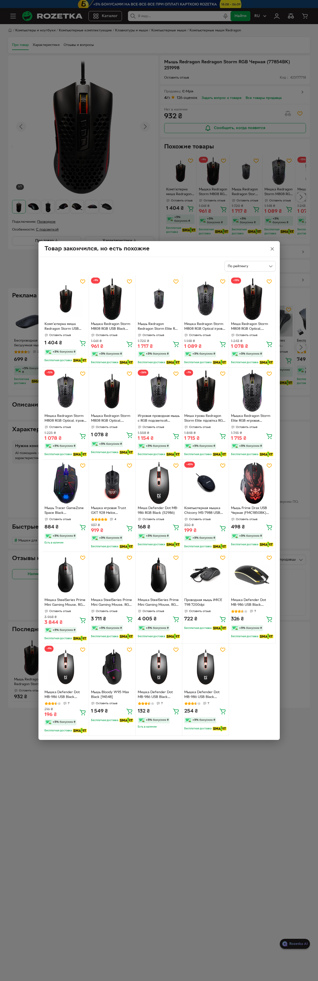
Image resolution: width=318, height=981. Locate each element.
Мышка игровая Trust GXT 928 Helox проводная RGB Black (108, 511)
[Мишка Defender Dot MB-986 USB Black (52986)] (252, 575)
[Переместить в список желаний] (83, 282)
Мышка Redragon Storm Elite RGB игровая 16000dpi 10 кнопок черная (250, 418)
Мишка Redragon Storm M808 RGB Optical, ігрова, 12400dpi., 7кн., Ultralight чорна (65, 418)
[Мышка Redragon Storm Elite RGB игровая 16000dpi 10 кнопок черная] (252, 391)
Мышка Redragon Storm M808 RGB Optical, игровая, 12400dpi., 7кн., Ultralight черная (111, 418)
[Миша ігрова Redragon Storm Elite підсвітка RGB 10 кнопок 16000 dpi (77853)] (205, 391)
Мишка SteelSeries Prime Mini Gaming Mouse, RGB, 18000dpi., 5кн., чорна (65, 603)
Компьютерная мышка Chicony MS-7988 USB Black (202, 511)
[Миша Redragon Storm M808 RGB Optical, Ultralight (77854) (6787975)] (252, 299)
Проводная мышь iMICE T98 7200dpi (203, 602)
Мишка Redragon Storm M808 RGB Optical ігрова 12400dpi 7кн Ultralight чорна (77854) (204, 327)
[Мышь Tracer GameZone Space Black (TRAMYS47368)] (65, 483)
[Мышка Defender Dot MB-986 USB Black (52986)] (65, 667)
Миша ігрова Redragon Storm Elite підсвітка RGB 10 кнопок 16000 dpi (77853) (204, 418)
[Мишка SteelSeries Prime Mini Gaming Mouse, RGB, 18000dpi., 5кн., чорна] (65, 575)
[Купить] (83, 343)
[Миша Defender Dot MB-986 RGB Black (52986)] (159, 483)
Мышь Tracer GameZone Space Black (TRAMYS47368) (64, 511)
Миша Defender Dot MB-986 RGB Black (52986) (158, 511)
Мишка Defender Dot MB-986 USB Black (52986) (248, 603)
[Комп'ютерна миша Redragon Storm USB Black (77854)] (65, 299)
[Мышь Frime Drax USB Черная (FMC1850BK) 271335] (252, 483)
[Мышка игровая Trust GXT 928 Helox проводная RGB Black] (112, 483)
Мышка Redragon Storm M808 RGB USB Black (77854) (110, 327)
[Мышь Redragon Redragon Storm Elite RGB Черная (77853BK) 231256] (159, 299)
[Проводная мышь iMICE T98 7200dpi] (205, 575)
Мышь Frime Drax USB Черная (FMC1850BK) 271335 (249, 511)
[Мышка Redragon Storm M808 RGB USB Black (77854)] (112, 299)
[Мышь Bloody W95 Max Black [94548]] (112, 667)
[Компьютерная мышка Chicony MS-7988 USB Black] (205, 483)
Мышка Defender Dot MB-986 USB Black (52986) (62, 695)
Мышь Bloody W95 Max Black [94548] (110, 695)
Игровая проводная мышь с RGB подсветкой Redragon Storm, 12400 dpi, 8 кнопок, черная (158, 418)
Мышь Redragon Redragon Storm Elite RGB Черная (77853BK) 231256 (159, 327)
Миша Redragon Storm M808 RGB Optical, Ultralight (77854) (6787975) (249, 327)
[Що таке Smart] (80, 360)
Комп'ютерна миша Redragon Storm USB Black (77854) (61, 327)
